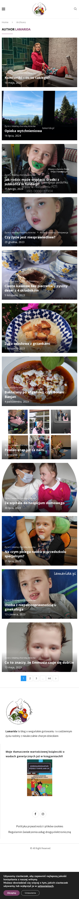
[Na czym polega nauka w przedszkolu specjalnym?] (39, 541)
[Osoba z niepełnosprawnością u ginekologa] (39, 594)
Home (5, 22)
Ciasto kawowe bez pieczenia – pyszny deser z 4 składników (36, 288)
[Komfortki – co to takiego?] (39, 62)
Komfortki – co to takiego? (27, 77)
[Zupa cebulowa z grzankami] (39, 328)
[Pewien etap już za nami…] (39, 434)
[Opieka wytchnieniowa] (39, 115)
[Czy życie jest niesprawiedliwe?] (39, 222)
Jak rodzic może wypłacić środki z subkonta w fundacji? (32, 181)
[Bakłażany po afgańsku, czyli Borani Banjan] (39, 381)
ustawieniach (45, 886)
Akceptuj (11, 892)
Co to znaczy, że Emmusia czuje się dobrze (39, 662)
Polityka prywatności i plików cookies (39, 826)
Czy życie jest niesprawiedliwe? (30, 237)
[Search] (75, 9)
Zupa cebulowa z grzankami (27, 343)
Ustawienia (30, 892)
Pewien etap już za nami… (26, 450)
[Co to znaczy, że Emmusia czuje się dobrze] (39, 647)
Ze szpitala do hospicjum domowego (35, 503)
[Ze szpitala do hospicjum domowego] (39, 487)
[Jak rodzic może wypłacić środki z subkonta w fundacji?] (39, 168)
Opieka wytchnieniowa (23, 131)
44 (49, 678)
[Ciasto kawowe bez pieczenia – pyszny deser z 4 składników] (39, 275)
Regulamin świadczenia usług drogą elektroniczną (39, 831)
